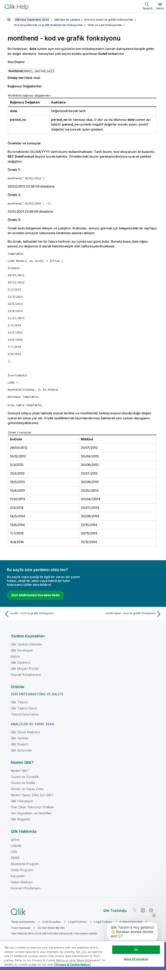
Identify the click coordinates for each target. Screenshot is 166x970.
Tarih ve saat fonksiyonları (104, 25)
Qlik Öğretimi (20, 662)
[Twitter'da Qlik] (135, 910)
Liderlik (16, 846)
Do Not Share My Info (51, 927)
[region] (82, 955)
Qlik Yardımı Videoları (26, 644)
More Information (136, 959)
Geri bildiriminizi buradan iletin (35, 595)
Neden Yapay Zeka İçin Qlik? (32, 795)
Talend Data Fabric (25, 714)
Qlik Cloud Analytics (25, 732)
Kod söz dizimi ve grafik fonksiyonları (108, 19)
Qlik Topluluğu (115, 910)
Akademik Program (25, 864)
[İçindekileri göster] (8, 19)
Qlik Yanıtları (20, 738)
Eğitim (15, 656)
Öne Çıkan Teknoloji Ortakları (32, 807)
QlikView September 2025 (32, 19)
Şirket (15, 839)
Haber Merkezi (22, 882)
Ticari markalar (20, 927)
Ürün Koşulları (51, 921)
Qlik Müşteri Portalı (24, 668)
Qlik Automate (21, 750)
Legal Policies (77, 921)
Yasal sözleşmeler (23, 921)
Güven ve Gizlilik (23, 783)
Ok (136, 949)
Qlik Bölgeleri (20, 819)
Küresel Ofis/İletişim (26, 888)
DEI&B (15, 858)
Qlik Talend (19, 702)
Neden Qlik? (20, 770)
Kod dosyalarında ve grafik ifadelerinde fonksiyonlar (48, 25)
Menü (160, 8)
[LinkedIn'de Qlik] (143, 910)
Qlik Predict (19, 744)
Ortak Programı (22, 870)
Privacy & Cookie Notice (72, 964)
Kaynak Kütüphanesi (26, 674)
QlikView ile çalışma (67, 19)
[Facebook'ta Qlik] (151, 910)
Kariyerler (18, 876)
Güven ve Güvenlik (25, 777)
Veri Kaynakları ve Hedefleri (31, 813)
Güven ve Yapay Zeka (27, 789)
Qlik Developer (22, 650)
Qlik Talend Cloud (24, 708)
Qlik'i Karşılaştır (22, 801)
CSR (14, 852)
